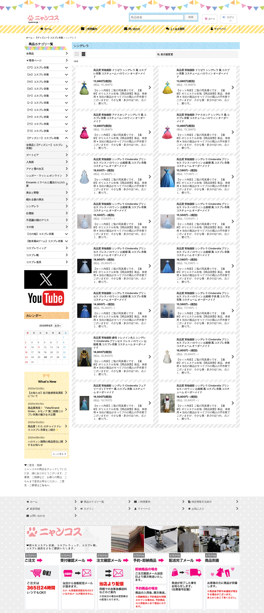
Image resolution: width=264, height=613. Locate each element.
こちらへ (44, 485)
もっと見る (58, 454)
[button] (175, 29)
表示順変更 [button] (167, 54)
